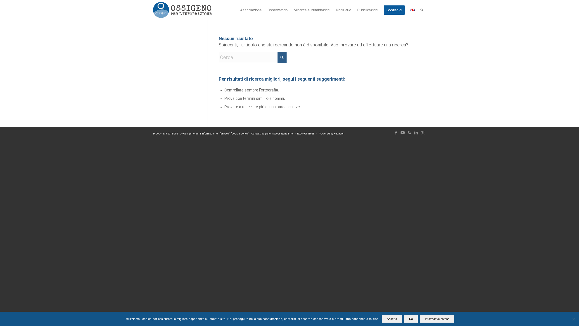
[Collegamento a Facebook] (395, 132)
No (411, 319)
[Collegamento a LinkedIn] (416, 132)
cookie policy (240, 133)
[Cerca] (422, 10)
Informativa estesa (437, 319)
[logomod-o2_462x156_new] (182, 10)
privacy (225, 133)
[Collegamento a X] (423, 132)
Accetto (392, 319)
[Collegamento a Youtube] (402, 132)
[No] (573, 319)
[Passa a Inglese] (413, 10)
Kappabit (339, 133)
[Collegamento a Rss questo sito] (409, 132)
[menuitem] (250, 10)
